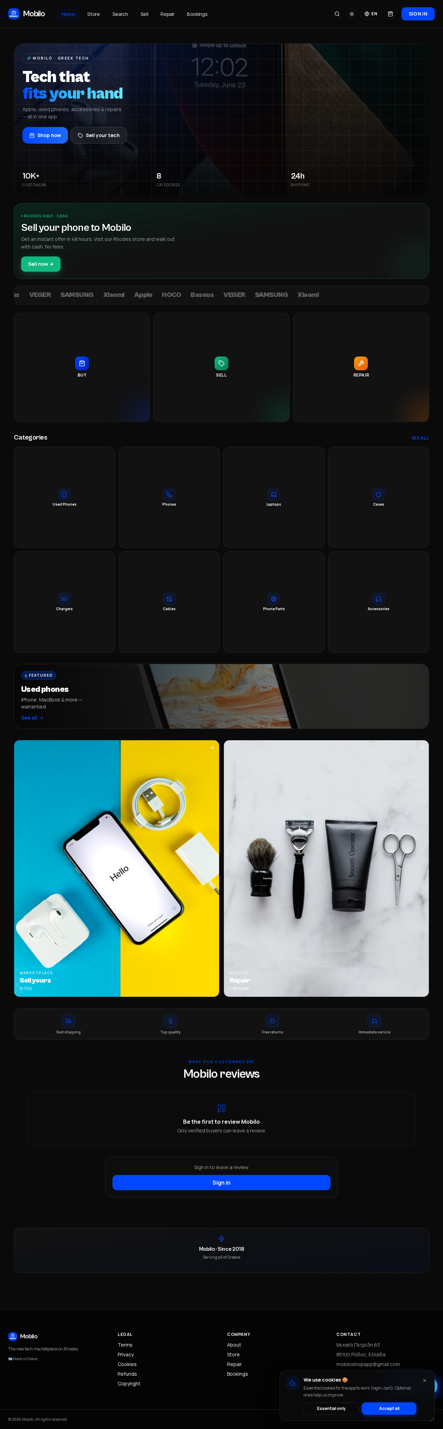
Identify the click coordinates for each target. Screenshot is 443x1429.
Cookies (127, 1364)
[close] (425, 1380)
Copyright (129, 1383)
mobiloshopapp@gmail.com (368, 1364)
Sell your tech (103, 135)
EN (374, 14)
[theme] (351, 14)
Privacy (126, 1354)
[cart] (390, 14)
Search (120, 14)
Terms (125, 1344)
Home (68, 14)
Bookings (197, 14)
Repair (167, 14)
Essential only (331, 1408)
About (234, 1344)
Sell (144, 14)
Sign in (418, 13)
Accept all (389, 1408)
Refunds (127, 1374)
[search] (337, 14)
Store (93, 14)
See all (420, 438)
